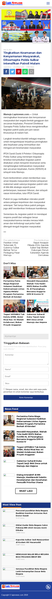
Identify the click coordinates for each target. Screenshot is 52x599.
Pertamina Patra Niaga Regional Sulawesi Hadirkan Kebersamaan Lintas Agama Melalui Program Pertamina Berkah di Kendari (13, 289)
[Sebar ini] (6, 71)
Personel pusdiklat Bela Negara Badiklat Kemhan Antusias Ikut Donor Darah (32, 513)
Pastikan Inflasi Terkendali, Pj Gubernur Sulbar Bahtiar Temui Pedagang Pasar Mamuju (11, 247)
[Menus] (48, 3)
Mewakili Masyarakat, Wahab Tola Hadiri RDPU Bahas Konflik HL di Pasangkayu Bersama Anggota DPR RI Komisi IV (32, 436)
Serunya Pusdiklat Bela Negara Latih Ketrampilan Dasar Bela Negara (31, 571)
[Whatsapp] (25, 71)
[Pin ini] (18, 71)
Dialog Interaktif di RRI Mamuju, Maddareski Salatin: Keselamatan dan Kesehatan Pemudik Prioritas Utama (32, 479)
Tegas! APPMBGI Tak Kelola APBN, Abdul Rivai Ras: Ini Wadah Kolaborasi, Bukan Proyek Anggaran (14, 319)
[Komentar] (31, 71)
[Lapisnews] (12, 3)
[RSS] (48, 587)
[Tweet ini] (12, 71)
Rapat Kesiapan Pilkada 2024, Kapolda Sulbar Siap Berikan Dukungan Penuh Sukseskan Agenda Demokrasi (38, 247)
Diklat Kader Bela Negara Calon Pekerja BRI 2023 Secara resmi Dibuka (32, 527)
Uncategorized (18, 67)
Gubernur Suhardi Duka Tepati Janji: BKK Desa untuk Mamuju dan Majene (32, 463)
